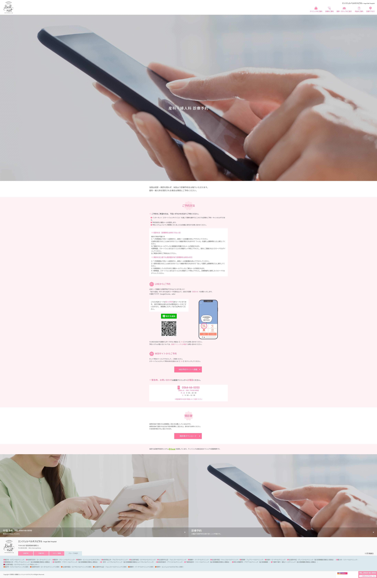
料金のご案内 (359, 11)
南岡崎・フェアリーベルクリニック (252, 559)
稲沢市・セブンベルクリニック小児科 (16, 567)
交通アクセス (370, 11)
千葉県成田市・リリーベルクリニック (197, 562)
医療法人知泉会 (328, 559)
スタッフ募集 (57, 553)
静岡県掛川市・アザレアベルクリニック (17, 562)
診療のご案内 (329, 11)
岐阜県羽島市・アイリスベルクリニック (170, 562)
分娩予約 (25, 553)
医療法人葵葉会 (224, 562)
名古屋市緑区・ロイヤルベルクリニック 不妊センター (21, 564)
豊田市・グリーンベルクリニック (64, 559)
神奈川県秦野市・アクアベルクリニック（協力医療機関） (251, 562)
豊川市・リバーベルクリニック (347, 559)
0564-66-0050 (191, 387)
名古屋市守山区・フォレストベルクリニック (172, 559)
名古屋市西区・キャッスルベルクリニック (225, 559)
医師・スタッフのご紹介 (344, 11)
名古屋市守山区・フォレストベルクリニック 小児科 (110, 567)
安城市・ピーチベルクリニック (275, 559)
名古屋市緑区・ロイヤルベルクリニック (143, 559)
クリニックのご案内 (316, 11)
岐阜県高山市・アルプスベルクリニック (115, 559)
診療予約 (41, 553)
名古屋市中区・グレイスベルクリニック (301, 559)
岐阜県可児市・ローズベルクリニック (39, 559)
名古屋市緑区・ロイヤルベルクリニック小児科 (76, 567)
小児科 (335, 17)
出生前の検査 (270, 17)
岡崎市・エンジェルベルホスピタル (89, 559)
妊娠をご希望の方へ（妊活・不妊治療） (319, 17)
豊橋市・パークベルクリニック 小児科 (141, 567)
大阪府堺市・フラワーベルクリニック (65, 562)
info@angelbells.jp (36, 548)
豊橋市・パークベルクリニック (199, 559)
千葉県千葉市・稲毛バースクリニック (284, 562)
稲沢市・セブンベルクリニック (14, 559)
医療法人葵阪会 (92, 562)
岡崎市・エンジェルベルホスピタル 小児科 (169, 567)
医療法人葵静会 (44, 562)
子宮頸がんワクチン (298, 17)
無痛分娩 (262, 17)
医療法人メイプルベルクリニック (143, 562)
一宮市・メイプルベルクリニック (112, 562)
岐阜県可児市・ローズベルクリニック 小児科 (45, 567)
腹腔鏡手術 (279, 17)
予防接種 (288, 17)
